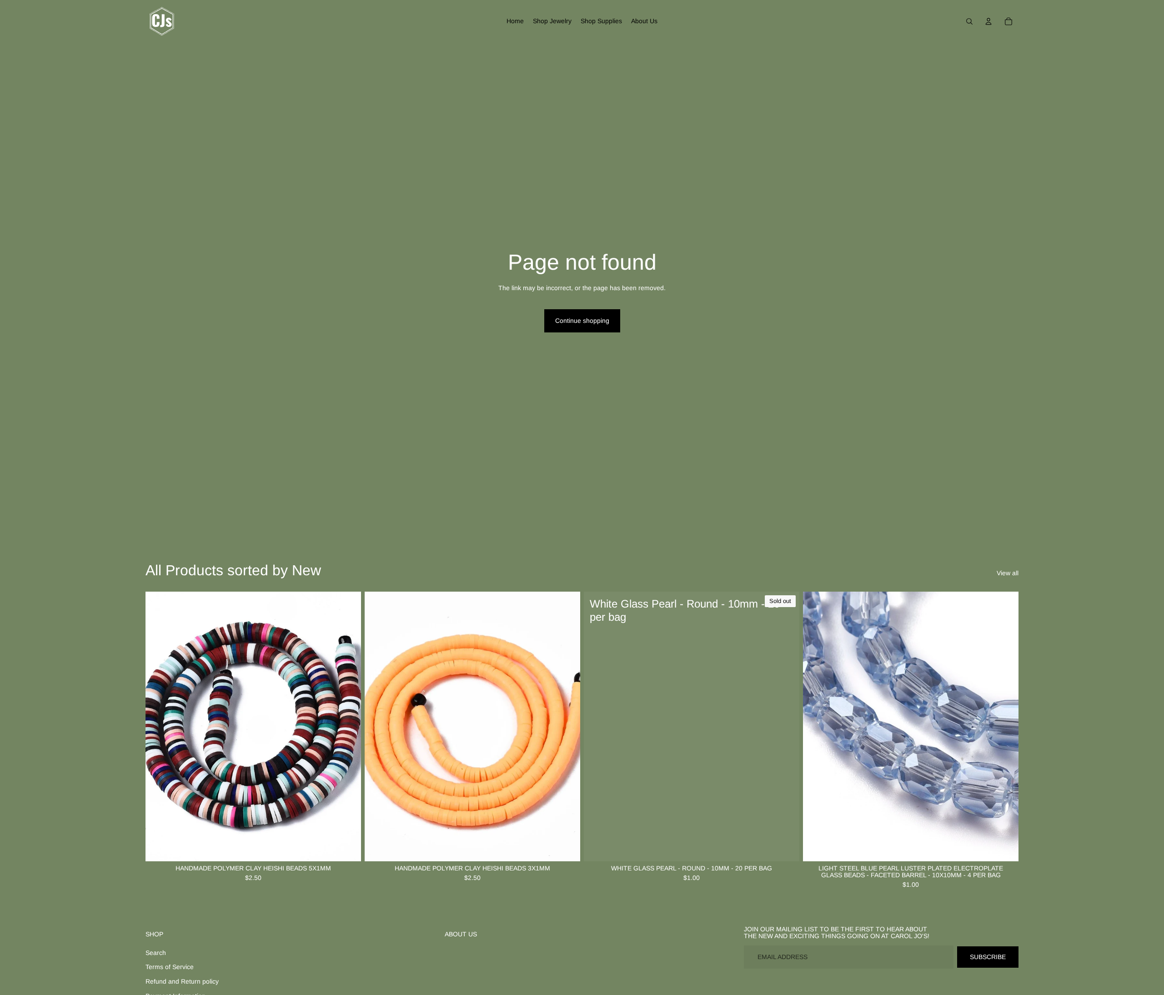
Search (156, 952)
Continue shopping (582, 320)
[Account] (988, 21)
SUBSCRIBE (988, 956)
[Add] (1004, 847)
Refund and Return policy (182, 981)
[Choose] (347, 847)
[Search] (969, 21)
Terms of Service (170, 966)
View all (1007, 573)
